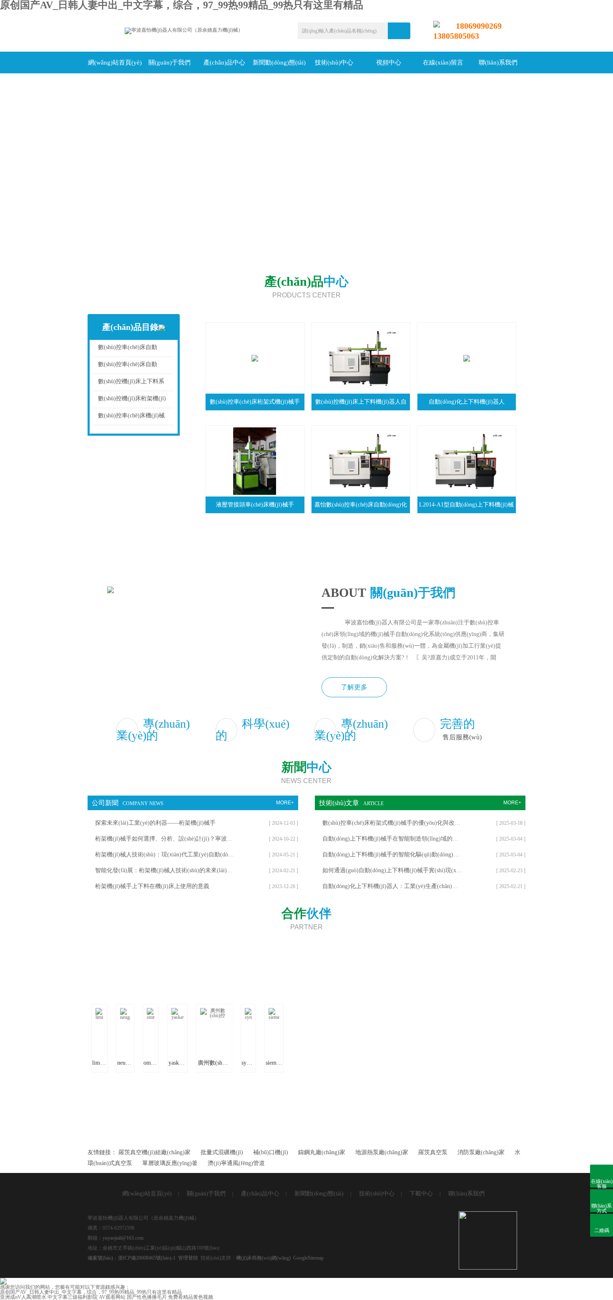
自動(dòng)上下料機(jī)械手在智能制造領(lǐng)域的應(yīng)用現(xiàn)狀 (392, 839)
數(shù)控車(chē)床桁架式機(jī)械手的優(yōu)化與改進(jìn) (392, 823)
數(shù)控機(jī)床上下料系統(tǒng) (131, 383)
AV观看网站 (112, 1297)
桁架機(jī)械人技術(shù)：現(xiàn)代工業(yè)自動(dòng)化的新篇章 (165, 854)
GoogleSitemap (308, 1258)
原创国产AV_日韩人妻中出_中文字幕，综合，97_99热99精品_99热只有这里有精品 (91, 1292)
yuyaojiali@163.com (123, 1238)
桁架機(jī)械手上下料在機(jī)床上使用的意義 (152, 886)
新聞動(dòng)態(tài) (279, 62)
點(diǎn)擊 (171, 349)
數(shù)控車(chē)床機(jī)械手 (131, 417)
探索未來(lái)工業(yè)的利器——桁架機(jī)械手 (155, 823)
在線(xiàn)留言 (443, 62)
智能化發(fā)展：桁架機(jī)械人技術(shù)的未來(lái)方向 (165, 870)
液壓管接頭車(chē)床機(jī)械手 (255, 505)
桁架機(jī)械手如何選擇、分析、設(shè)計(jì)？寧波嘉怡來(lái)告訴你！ (165, 839)
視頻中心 (388, 62)
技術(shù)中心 (334, 62)
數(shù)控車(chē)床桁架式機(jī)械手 (255, 402)
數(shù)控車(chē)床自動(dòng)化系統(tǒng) (127, 349)
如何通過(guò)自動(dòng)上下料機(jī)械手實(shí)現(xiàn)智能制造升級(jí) (392, 870)
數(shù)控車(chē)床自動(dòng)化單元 (127, 366)
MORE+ (285, 803)
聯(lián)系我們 (498, 62)
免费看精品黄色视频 (190, 1297)
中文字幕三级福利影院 (73, 1297)
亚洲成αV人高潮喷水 (23, 1297)
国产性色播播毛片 (147, 1297)
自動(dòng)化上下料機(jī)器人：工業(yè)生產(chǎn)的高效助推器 (392, 886)
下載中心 (421, 1193)
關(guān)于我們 (169, 62)
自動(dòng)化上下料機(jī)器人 (467, 402)
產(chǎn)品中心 (224, 62)
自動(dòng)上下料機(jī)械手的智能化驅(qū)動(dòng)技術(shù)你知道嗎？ (392, 854)
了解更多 (354, 687)
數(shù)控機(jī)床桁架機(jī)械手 (132, 400)
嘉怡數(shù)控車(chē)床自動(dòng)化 (360, 505)
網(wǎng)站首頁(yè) (115, 62)
